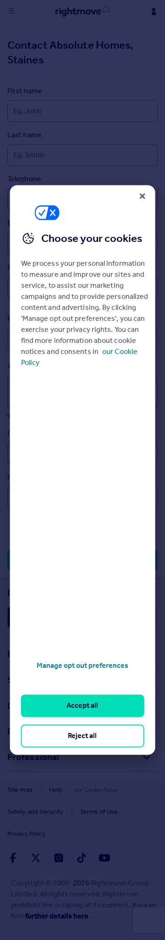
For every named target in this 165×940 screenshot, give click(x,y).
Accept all (82, 705)
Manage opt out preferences (82, 665)
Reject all (82, 735)
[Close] (142, 196)
